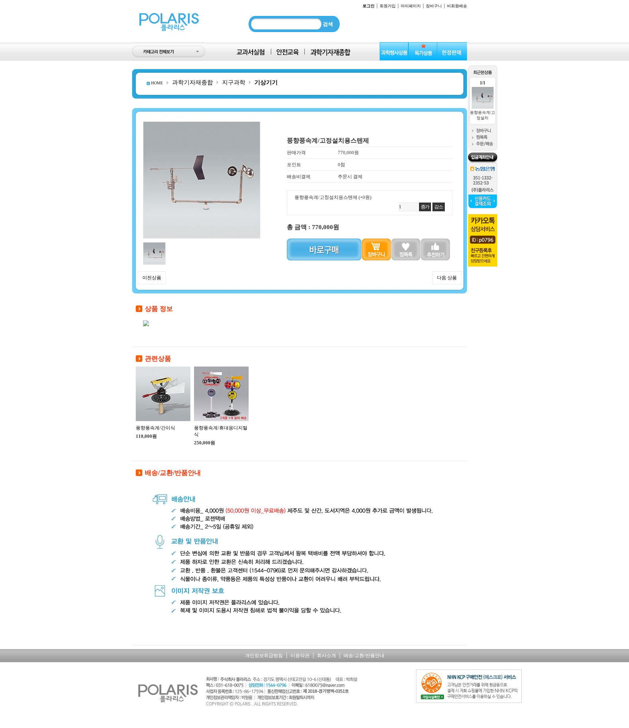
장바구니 (434, 6)
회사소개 (326, 655)
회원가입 (388, 6)
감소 (438, 206)
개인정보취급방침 (264, 655)
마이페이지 (411, 6)
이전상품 (151, 277)
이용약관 (299, 655)
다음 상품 (447, 277)
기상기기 (266, 82)
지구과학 (233, 82)
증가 (425, 206)
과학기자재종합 (192, 82)
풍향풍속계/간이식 (155, 428)
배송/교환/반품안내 (364, 655)
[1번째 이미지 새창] (154, 245)
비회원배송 (457, 6)
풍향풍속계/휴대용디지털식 (221, 431)
